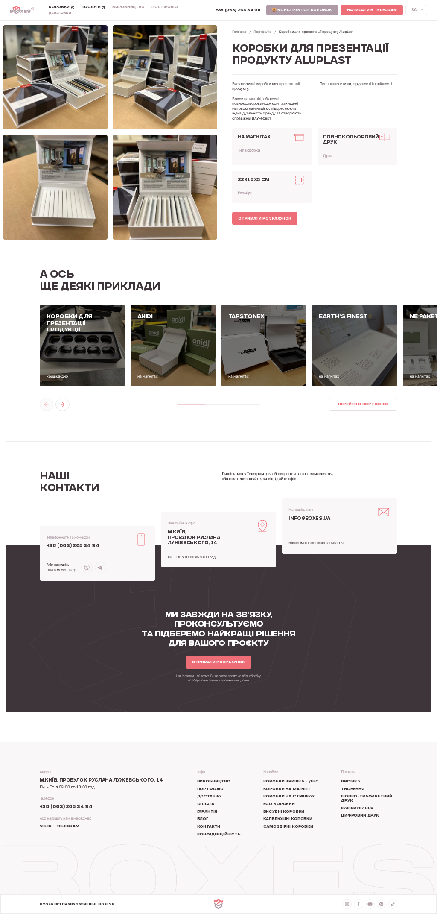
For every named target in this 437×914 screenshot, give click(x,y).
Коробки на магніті (286, 789)
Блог (202, 819)
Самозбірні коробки (288, 827)
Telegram (67, 826)
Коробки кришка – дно (291, 781)
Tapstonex (246, 316)
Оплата (205, 804)
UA (414, 10)
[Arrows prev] (46, 404)
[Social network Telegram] (100, 567)
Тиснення (352, 789)
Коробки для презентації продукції (69, 323)
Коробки (61, 7)
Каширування (357, 808)
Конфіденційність (219, 834)
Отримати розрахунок (264, 218)
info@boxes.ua (309, 519)
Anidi (145, 316)
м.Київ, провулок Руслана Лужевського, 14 (194, 537)
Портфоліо (164, 7)
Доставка (60, 13)
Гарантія (207, 812)
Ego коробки (279, 804)
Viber (46, 826)
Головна (239, 31)
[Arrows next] (62, 404)
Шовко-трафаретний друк (366, 799)
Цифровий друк (360, 815)
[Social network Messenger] (87, 567)
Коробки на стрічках (289, 796)
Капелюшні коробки (287, 819)
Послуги (93, 7)
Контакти (209, 827)
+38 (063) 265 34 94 (73, 546)
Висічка (350, 781)
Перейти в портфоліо (363, 404)
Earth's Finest (343, 316)
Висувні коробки (284, 812)
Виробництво (128, 7)
